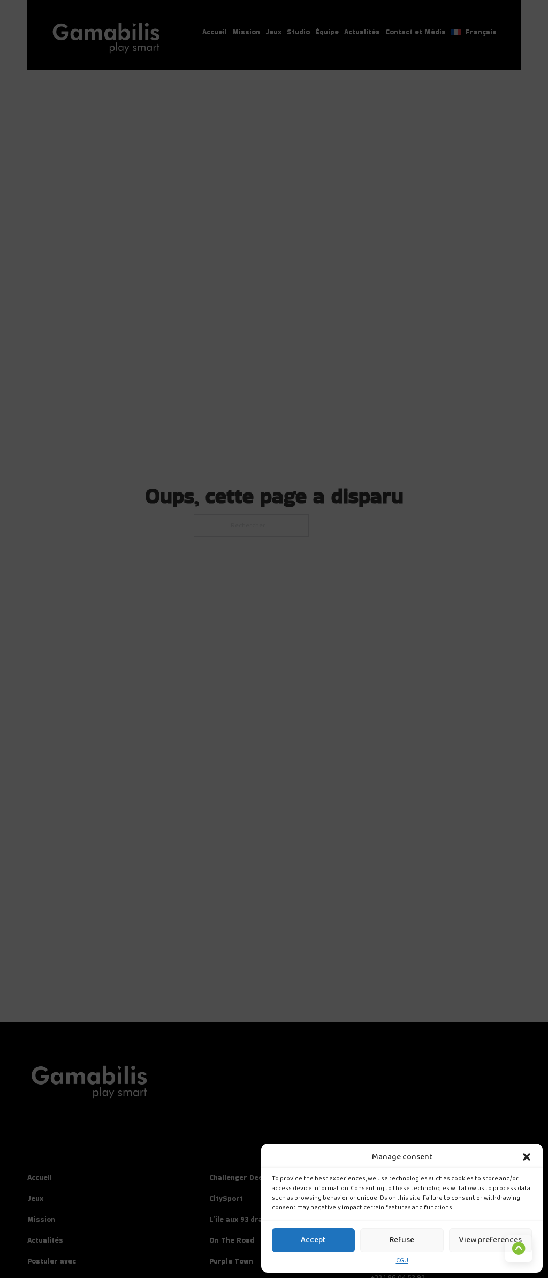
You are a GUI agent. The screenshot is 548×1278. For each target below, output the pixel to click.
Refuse (402, 1240)
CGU (402, 1261)
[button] (526, 1157)
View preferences (490, 1240)
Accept (313, 1240)
